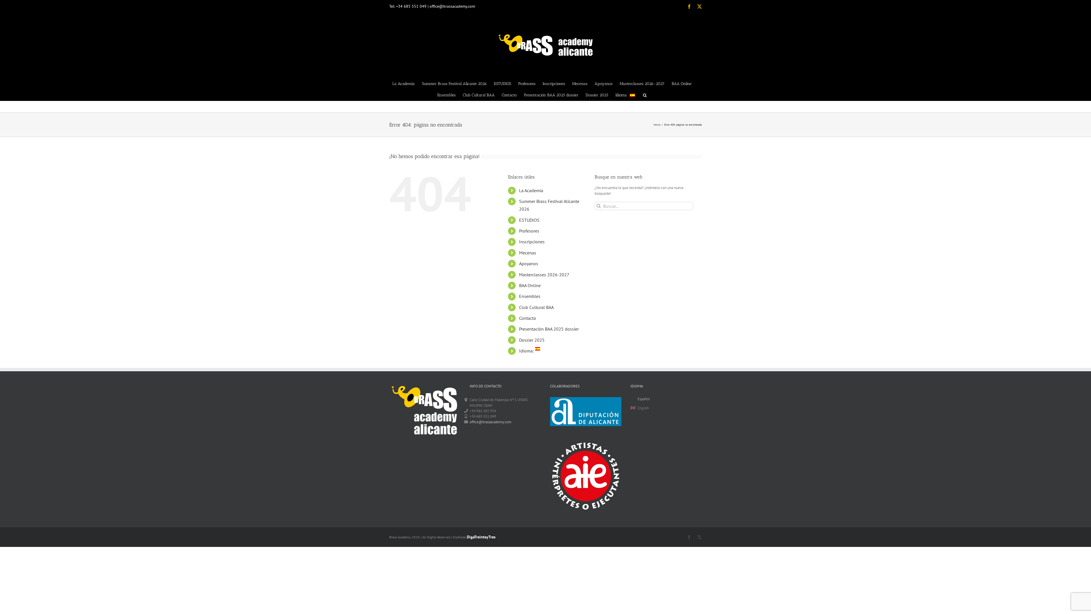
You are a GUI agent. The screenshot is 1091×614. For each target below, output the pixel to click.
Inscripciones (532, 241)
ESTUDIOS (529, 220)
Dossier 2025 (532, 340)
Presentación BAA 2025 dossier (549, 329)
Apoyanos (528, 263)
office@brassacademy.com (490, 422)
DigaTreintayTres (481, 537)
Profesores (529, 231)
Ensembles (529, 296)
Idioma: (527, 351)
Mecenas (527, 253)
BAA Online (530, 285)
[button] (645, 95)
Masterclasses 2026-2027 (544, 274)
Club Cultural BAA (536, 307)
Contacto (527, 318)
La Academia (531, 190)
